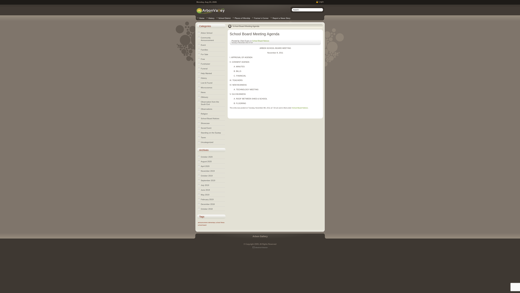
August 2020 (206, 161)
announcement (203, 222)
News (223, 222)
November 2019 (208, 171)
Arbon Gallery (260, 236)
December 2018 (208, 204)
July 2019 (205, 185)
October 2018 (207, 209)
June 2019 (205, 190)
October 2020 (207, 157)
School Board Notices (260, 41)
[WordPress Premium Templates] (260, 247)
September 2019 (208, 180)
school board (202, 225)
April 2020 (205, 166)
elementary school (214, 222)
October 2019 (207, 176)
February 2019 (207, 199)
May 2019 (205, 195)
